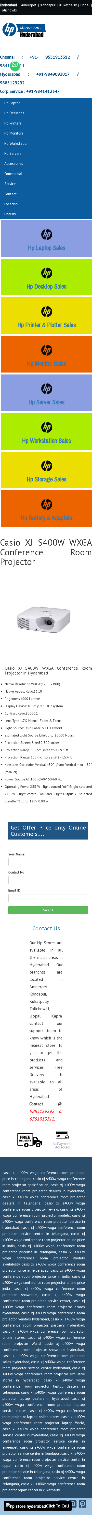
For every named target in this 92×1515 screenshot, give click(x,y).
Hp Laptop (12, 103)
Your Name (16, 854)
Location (11, 204)
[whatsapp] (15, 66)
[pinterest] (73, 1504)
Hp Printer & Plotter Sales (46, 325)
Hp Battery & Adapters (46, 518)
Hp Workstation (16, 143)
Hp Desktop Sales (46, 286)
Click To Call (57, 1506)
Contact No (16, 872)
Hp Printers (13, 123)
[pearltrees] (82, 1504)
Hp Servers (12, 153)
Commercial (13, 173)
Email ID (14, 890)
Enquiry (10, 214)
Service (10, 183)
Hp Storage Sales (46, 479)
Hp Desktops (14, 113)
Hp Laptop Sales (46, 248)
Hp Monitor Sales (46, 363)
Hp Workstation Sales (46, 440)
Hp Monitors (13, 133)
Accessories (13, 163)
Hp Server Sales (46, 402)
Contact (10, 194)
